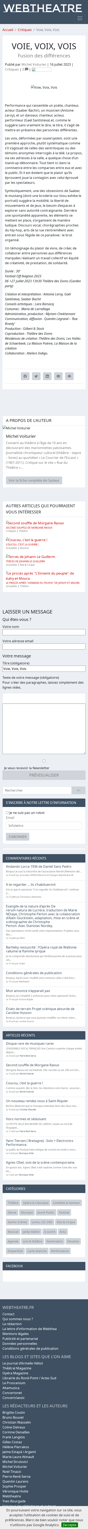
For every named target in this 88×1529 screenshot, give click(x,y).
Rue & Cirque (27, 565)
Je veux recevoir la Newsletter (27, 768)
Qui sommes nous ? (17, 1319)
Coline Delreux (13, 1427)
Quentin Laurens (15, 1481)
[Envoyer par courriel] (58, 376)
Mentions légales (15, 1333)
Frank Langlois (13, 1437)
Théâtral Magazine (16, 1368)
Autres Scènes (17, 1222)
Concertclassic (13, 1397)
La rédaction (12, 1324)
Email (10, 817)
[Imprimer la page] (69, 376)
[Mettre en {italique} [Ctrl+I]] (13, 698)
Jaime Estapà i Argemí (19, 1452)
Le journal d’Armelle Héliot (22, 1363)
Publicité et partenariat (20, 1338)
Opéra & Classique (36, 1203)
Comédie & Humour (66, 1203)
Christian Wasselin (28, 1109)
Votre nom (10, 626)
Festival (64, 1212)
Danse (12, 1212)
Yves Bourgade (14, 1501)
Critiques (25, 29)
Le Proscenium (13, 1383)
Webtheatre (11, 1496)
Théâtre (23, 531)
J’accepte (69, 1525)
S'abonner (18, 836)
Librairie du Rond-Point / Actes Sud (29, 1378)
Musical (24, 548)
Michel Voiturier (33, 64)
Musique (27, 1212)
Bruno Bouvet (13, 1417)
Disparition (15, 1251)
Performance (60, 1251)
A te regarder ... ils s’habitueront (31, 884)
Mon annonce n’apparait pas (28, 990)
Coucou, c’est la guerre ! (22, 544)
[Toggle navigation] (80, 18)
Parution (73, 1241)
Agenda (13, 1241)
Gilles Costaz (12, 1442)
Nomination (55, 1241)
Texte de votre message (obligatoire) (30, 677)
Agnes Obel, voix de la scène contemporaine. (40, 1162)
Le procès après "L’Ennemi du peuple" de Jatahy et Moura (43, 583)
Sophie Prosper (14, 1486)
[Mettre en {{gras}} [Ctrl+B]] (6, 698)
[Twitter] (36, 376)
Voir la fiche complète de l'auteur (34, 480)
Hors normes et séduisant (26, 1119)
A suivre (49, 1232)
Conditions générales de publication (34, 973)
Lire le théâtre (32, 1241)
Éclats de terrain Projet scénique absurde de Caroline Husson (40, 1011)
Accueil (7, 29)
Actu (63, 1232)
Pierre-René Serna (28, 1056)
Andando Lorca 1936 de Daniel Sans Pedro (38, 866)
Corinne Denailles (16, 1432)
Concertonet (12, 1393)
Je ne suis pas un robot (27, 812)
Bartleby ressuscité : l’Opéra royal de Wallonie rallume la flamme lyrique (41, 949)
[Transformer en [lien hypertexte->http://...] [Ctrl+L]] (19, 698)
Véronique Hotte (26, 1153)
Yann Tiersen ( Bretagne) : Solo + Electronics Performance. (39, 1142)
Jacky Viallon (31, 1232)
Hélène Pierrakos (15, 1447)
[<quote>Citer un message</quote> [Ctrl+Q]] (26, 698)
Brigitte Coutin (13, 1412)
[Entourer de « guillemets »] (32, 698)
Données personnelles (19, 1343)
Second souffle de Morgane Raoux (29, 527)
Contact (8, 1314)
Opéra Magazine (15, 1373)
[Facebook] (25, 376)
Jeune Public (45, 1212)
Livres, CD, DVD (42, 1222)
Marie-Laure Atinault (18, 1457)
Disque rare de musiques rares (30, 1043)
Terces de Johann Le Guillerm (25, 561)
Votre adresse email (17, 641)
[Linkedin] (47, 376)
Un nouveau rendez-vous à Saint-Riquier (37, 1101)
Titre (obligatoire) (15, 663)
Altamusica (10, 1388)
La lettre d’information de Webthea (29, 1329)
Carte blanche (37, 1251)
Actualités (11, 548)
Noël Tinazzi (11, 1471)
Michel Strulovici (15, 1461)
